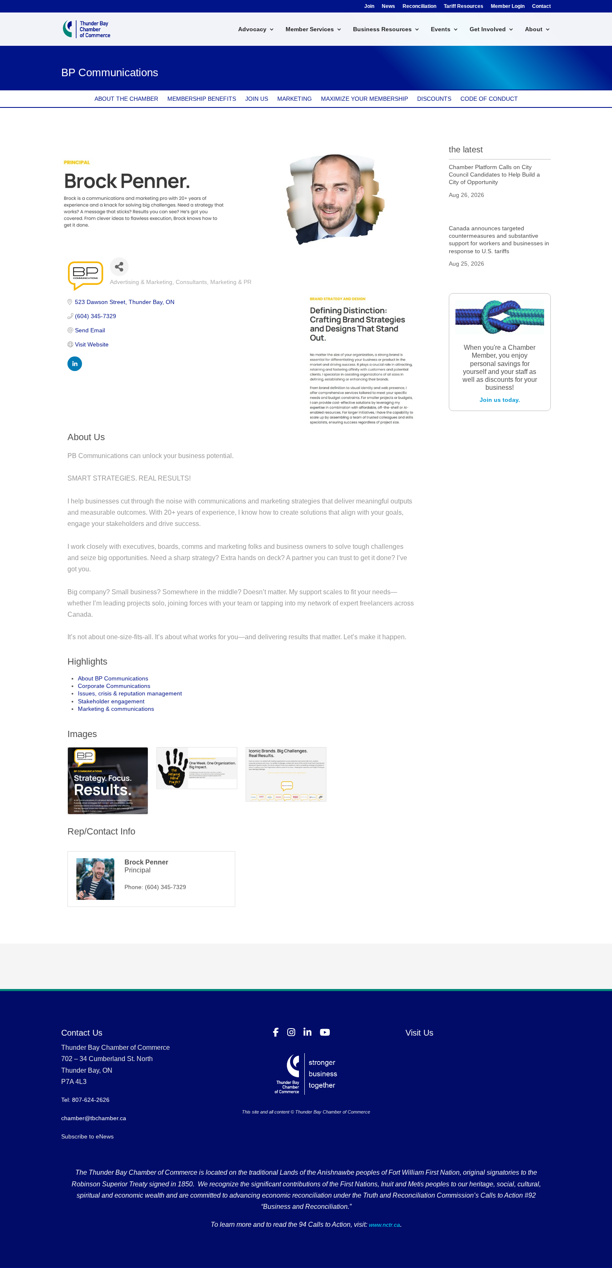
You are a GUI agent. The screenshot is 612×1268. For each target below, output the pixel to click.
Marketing (294, 99)
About (533, 29)
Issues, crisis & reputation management (130, 693)
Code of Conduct (489, 99)
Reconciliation (419, 6)
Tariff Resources (463, 6)
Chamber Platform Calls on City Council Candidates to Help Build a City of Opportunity (494, 174)
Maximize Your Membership (364, 99)
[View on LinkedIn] (74, 369)
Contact (541, 6)
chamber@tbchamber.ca (93, 1118)
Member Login (508, 6)
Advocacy (252, 29)
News (388, 6)
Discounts (434, 99)
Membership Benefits (201, 99)
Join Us (256, 99)
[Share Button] (119, 266)
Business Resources (382, 29)
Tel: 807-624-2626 (85, 1099)
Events (440, 29)
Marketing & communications (116, 708)
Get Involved (488, 29)
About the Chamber (126, 99)
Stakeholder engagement (111, 701)
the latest (466, 149)
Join (369, 6)
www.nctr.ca (383, 1224)
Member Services (310, 29)
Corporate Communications (114, 686)
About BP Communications (113, 678)
